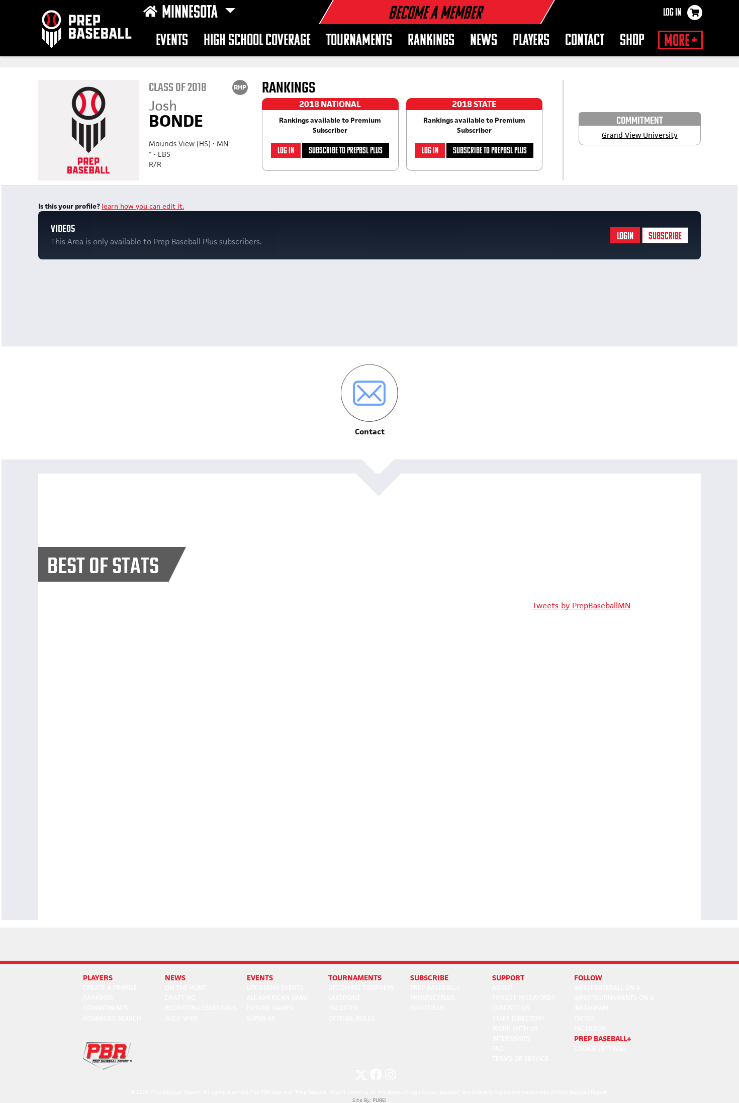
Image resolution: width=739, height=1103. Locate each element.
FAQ (498, 1048)
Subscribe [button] (429, 977)
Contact (584, 41)
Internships (511, 1038)
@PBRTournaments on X (614, 997)
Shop (632, 41)
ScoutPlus (427, 1007)
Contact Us (511, 1007)
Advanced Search (112, 1018)
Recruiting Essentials (200, 1007)
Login (625, 236)
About (502, 987)
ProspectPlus (432, 997)
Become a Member (435, 14)
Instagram (591, 1007)
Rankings (431, 41)
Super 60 (261, 1018)
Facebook (590, 1028)
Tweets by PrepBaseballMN (581, 605)
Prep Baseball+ (435, 987)
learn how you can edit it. (143, 206)
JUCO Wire (181, 1018)
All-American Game (278, 997)
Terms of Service (520, 1058)
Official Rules (351, 1018)
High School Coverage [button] (257, 41)
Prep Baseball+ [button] (602, 1038)
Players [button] (531, 41)
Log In (672, 13)
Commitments (105, 1007)
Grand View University (640, 135)
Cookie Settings (600, 1048)
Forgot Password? (523, 997)
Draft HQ (180, 997)
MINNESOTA (191, 13)
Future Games (270, 1007)
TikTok (584, 1018)
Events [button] (172, 41)
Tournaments (359, 41)
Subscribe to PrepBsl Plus (346, 151)
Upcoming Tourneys (361, 987)
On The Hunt (186, 987)
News (483, 41)
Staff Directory (518, 1018)
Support (508, 977)
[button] (370, 400)
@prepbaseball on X (607, 987)
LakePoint (344, 997)
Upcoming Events (275, 987)
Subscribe (665, 236)
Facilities (342, 1007)
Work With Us (515, 1028)
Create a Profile (110, 987)
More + (680, 41)
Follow (588, 977)
